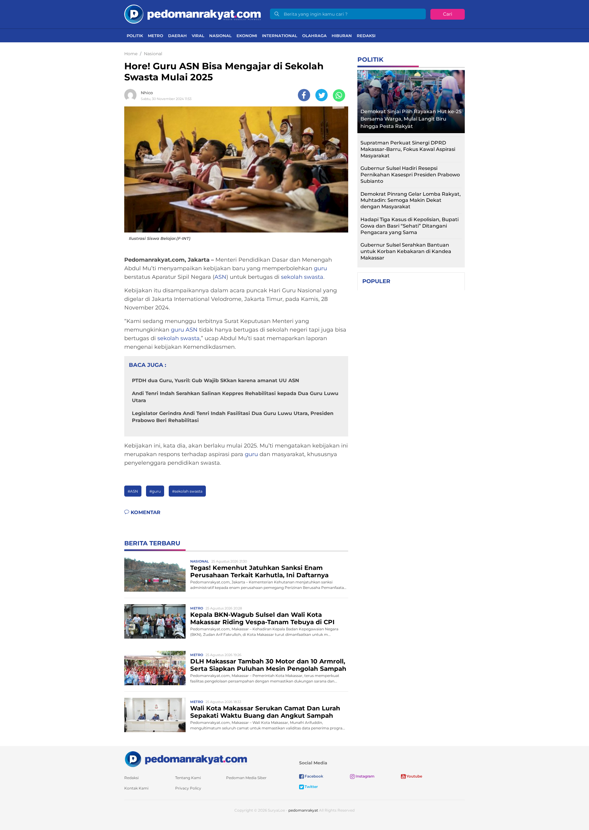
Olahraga (314, 35)
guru (320, 268)
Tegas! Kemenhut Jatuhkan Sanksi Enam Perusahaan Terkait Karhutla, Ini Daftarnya (259, 571)
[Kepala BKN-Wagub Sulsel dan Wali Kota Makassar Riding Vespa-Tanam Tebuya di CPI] (155, 621)
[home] (185, 759)
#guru (155, 491)
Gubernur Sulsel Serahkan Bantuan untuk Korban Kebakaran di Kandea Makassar (405, 251)
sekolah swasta (302, 277)
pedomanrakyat (303, 810)
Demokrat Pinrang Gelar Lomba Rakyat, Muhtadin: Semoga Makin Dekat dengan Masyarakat (410, 200)
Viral (198, 35)
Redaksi (366, 35)
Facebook (313, 776)
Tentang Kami (188, 777)
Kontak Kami (136, 788)
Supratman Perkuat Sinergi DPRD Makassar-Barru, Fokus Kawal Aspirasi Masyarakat (407, 149)
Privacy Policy (188, 788)
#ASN (133, 491)
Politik (135, 35)
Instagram (365, 776)
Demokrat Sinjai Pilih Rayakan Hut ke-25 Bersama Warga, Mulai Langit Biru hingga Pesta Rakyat (410, 119)
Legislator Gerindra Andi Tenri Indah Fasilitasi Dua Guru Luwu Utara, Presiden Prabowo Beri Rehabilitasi (232, 416)
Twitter (311, 786)
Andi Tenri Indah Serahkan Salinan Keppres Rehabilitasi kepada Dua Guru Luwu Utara (235, 396)
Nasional (220, 35)
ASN (220, 277)
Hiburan (342, 35)
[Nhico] (132, 95)
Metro (155, 35)
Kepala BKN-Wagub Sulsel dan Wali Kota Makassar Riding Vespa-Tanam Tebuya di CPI (262, 618)
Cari (447, 14)
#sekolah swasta (187, 491)
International (279, 35)
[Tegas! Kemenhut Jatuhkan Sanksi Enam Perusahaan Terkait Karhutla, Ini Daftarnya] (155, 574)
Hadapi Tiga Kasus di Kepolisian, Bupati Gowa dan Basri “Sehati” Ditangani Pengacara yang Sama (409, 226)
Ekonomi (247, 35)
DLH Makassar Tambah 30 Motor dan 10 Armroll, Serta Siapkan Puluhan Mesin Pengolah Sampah (268, 665)
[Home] (192, 14)
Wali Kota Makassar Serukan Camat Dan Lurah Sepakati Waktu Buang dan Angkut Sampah (265, 712)
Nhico (147, 92)
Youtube (414, 776)
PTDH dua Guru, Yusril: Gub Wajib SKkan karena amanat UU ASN (215, 380)
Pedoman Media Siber (246, 777)
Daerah (177, 35)
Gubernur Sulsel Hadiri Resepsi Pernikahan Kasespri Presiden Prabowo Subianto (410, 174)
